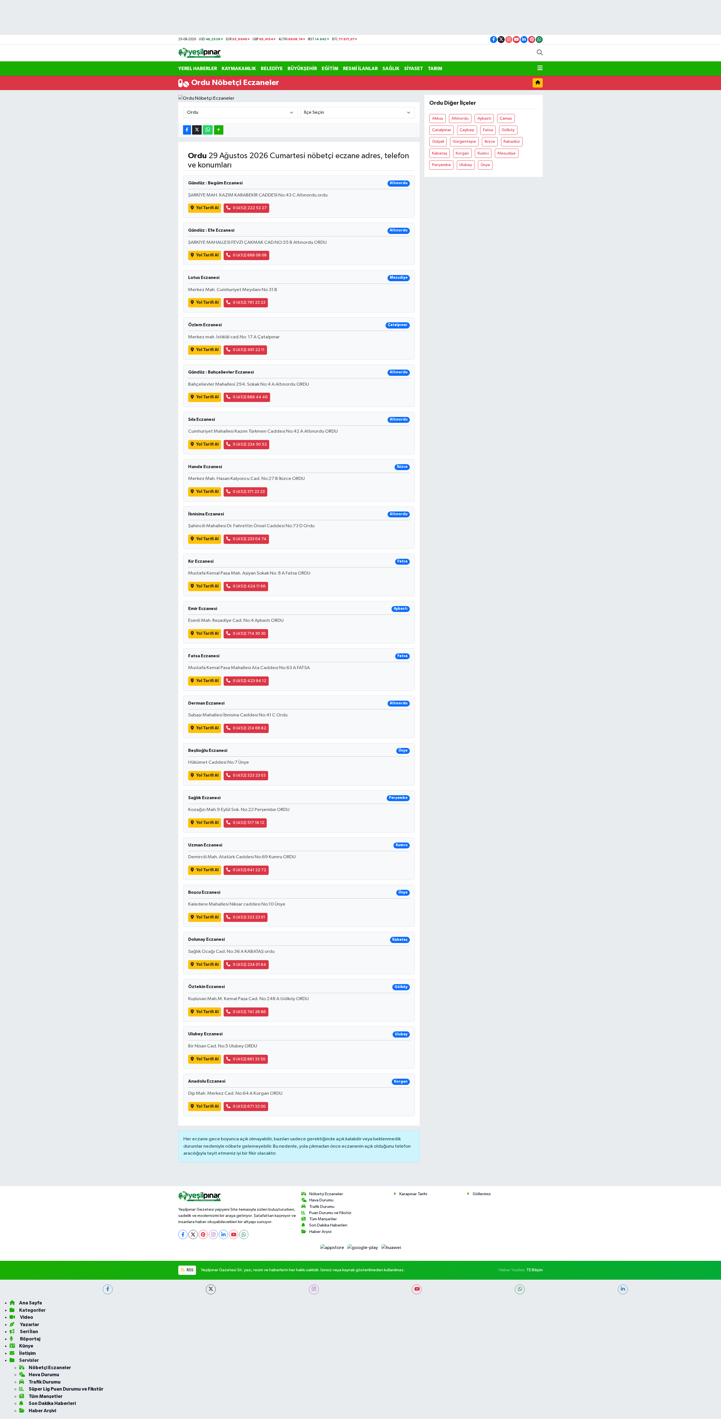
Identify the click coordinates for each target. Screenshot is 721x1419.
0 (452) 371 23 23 (249, 492)
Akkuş (437, 118)
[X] (193, 1234)
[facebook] (108, 1289)
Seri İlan (28, 1331)
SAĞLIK (390, 68)
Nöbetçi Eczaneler (326, 1194)
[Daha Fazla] (218, 130)
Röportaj (29, 1339)
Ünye (485, 165)
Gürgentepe (464, 141)
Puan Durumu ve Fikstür (330, 1213)
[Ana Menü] (540, 68)
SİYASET (413, 68)
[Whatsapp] (243, 1234)
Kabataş (439, 153)
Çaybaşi (467, 130)
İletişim (27, 1353)
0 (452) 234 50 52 (250, 444)
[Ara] (540, 53)
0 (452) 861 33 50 (249, 1059)
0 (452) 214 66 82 (249, 728)
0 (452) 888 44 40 (250, 397)
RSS (189, 1270)
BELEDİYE (272, 68)
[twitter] (211, 1289)
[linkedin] (623, 1289)
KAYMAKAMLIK (239, 68)
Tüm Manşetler (323, 1219)
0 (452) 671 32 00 (249, 1106)
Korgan (462, 153)
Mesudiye (506, 153)
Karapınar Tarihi (413, 1194)
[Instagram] (213, 1234)
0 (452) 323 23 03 (249, 775)
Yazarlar (29, 1324)
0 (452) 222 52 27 (250, 208)
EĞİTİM (330, 68)
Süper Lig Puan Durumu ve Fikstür (66, 1389)
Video (26, 1317)
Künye (26, 1346)
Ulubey (465, 165)
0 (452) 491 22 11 (248, 350)
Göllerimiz (482, 1194)
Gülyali (438, 141)
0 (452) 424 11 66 (249, 586)
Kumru (483, 153)
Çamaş (506, 118)
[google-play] (363, 1247)
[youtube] (417, 1289)
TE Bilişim (534, 1270)
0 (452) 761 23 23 (249, 302)
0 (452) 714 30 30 (249, 633)
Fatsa (488, 130)
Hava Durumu (321, 1200)
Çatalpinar (441, 130)
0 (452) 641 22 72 (249, 870)
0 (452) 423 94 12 (249, 681)
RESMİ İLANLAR (360, 68)
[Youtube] (233, 1234)
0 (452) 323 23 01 (249, 917)
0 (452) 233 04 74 (249, 539)
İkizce (490, 141)
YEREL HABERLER (197, 68)
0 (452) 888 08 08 (250, 255)
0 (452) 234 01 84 (249, 964)
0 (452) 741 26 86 (249, 1012)
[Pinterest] (203, 1234)
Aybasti (484, 118)
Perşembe (441, 165)
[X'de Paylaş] (197, 130)
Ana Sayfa (30, 1302)
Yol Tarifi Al (207, 208)
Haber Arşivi (320, 1232)
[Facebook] (183, 1234)
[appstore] (332, 1247)
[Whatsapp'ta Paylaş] (208, 130)
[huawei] (391, 1247)
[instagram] (314, 1289)
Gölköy (508, 130)
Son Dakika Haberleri (328, 1225)
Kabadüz (512, 141)
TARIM (435, 68)
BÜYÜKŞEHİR (302, 68)
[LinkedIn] (223, 1234)
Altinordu (460, 118)
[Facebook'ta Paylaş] (187, 130)
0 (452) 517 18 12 (248, 823)
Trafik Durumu (321, 1207)
